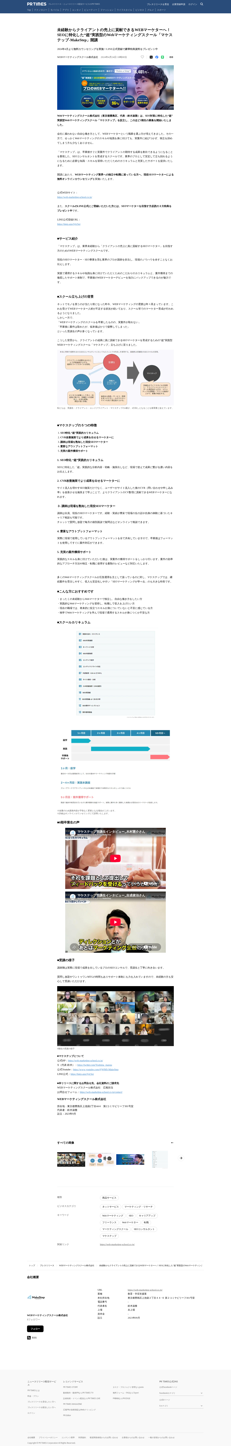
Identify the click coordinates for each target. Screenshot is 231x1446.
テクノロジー (40, 9)
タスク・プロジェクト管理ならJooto (128, 1387)
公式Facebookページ (168, 1387)
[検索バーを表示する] (202, 4)
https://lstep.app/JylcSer (68, 224)
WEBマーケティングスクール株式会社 (76, 1265)
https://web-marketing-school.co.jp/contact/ (101, 1092)
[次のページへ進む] (181, 1158)
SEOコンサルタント (144, 1229)
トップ (32, 1265)
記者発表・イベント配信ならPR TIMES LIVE (81, 1398)
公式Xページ (164, 1399)
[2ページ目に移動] (173, 1142)
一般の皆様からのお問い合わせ (161, 1437)
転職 (146, 1222)
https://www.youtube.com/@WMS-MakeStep (95, 1069)
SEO (131, 1215)
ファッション (107, 9)
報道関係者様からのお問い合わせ (104, 1437)
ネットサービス (110, 1206)
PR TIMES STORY (70, 1387)
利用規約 (82, 1437)
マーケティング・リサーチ (138, 1206)
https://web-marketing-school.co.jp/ (74, 197)
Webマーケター (130, 1222)
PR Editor (67, 1415)
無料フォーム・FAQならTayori (126, 1392)
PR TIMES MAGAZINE (72, 1404)
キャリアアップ (147, 1215)
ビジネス (139, 9)
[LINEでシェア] (162, 57)
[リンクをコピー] (171, 57)
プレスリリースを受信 (158, 4)
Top (29, 9)
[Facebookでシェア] (156, 57)
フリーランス (109, 1222)
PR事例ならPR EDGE (121, 1398)
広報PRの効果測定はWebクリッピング (79, 1409)
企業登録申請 (178, 4)
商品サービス (109, 1198)
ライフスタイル (124, 9)
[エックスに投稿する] (151, 57)
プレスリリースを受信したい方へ (42, 1401)
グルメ (150, 9)
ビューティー (90, 9)
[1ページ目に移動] (171, 1142)
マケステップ (109, 1236)
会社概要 (31, 1437)
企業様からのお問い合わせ (133, 1437)
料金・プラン (33, 1396)
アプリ (65, 9)
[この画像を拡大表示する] (71, 1159)
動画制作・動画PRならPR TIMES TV (78, 1392)
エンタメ (76, 9)
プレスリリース (47, 1265)
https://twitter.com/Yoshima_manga (94, 1065)
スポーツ (161, 9)
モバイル (54, 9)
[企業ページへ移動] (37, 1298)
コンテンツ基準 (68, 1437)
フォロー (35, 1329)
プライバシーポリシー (48, 1437)
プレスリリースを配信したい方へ (42, 1407)
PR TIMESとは (34, 1390)
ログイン (192, 4)
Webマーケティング (112, 1215)
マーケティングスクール (115, 1229)
